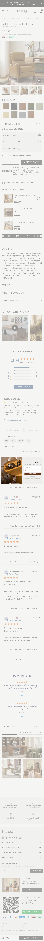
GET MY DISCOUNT (32, 473)
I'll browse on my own (32, 476)
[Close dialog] (42, 458)
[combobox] (26, 471)
